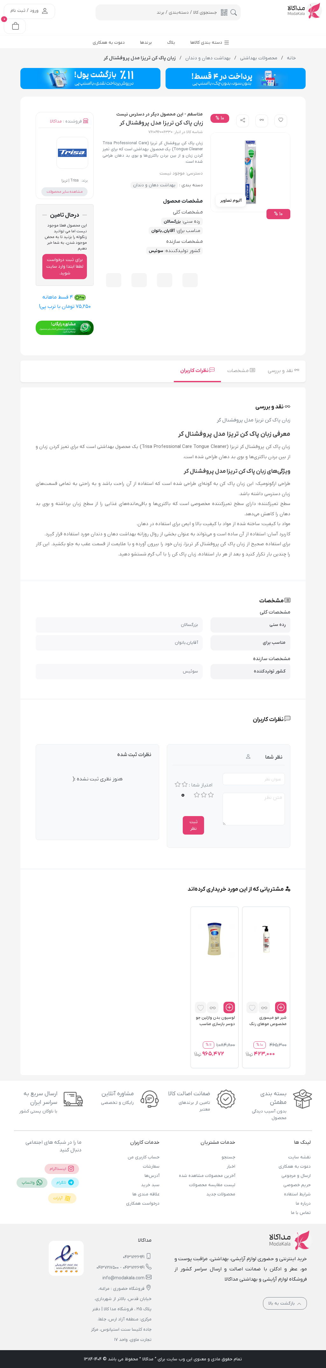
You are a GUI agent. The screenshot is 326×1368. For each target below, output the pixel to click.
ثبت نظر (193, 825)
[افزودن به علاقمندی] (252, 1007)
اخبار (231, 1167)
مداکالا (56, 121)
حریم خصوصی (297, 1185)
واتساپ (29, 1182)
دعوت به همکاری (295, 1167)
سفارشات (151, 1167)
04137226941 (134, 1257)
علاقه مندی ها (145, 1194)
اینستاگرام (58, 1168)
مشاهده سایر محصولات (64, 191)
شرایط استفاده (297, 1194)
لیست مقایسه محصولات (212, 1185)
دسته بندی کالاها (206, 43)
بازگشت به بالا (282, 1303)
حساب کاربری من (143, 1157)
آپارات (58, 1198)
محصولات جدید (220, 1194)
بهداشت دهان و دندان (154, 185)
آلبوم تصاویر (231, 200)
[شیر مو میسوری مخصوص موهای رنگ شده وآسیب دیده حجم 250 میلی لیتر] (266, 939)
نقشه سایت (299, 1157)
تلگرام (61, 1182)
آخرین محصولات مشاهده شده (207, 1176)
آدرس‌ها (152, 1176)
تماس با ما (301, 1213)
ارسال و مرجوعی (296, 1176)
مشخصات (238, 371)
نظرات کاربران (194, 371)
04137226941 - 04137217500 (120, 1268)
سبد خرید (150, 1185)
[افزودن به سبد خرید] (281, 1007)
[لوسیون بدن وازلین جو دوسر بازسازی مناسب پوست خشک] (214, 939)
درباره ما (303, 1204)
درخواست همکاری (142, 1204)
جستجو (228, 1157)
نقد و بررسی (281, 371)
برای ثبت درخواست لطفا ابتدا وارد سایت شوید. (64, 266)
